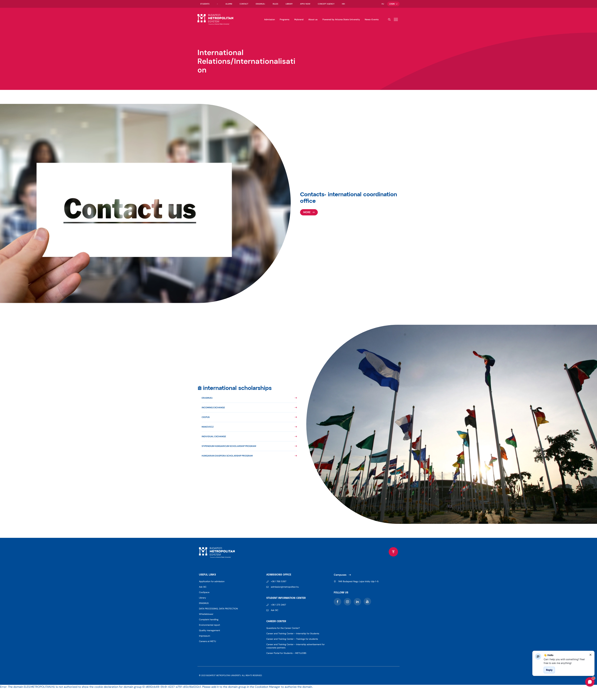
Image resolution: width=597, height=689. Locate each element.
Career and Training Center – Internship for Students (292, 633)
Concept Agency (326, 4)
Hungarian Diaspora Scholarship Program (227, 455)
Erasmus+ (260, 4)
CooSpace (204, 592)
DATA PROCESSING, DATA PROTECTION (218, 608)
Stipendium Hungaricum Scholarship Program (229, 446)
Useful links (207, 575)
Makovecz (208, 426)
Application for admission (211, 581)
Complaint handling (208, 619)
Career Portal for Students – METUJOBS (286, 653)
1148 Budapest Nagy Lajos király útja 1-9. (358, 581)
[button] (396, 19)
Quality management (209, 630)
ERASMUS (204, 603)
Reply (549, 669)
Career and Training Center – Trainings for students (292, 639)
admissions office (278, 575)
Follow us (341, 592)
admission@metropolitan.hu (285, 586)
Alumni (228, 4)
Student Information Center (286, 598)
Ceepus (206, 417)
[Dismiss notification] (590, 655)
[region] (565, 661)
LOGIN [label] (392, 4)
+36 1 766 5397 (278, 581)
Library (289, 4)
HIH (343, 4)
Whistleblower (206, 614)
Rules (275, 4)
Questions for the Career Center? (283, 628)
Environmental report (209, 625)
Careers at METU (207, 641)
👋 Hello (548, 655)
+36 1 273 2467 (278, 604)
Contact (244, 4)
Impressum (204, 635)
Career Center (276, 621)
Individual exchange (214, 436)
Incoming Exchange (213, 407)
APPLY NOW (305, 4)
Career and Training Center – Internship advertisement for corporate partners (295, 646)
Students (204, 4)
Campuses (340, 575)
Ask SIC (202, 586)
